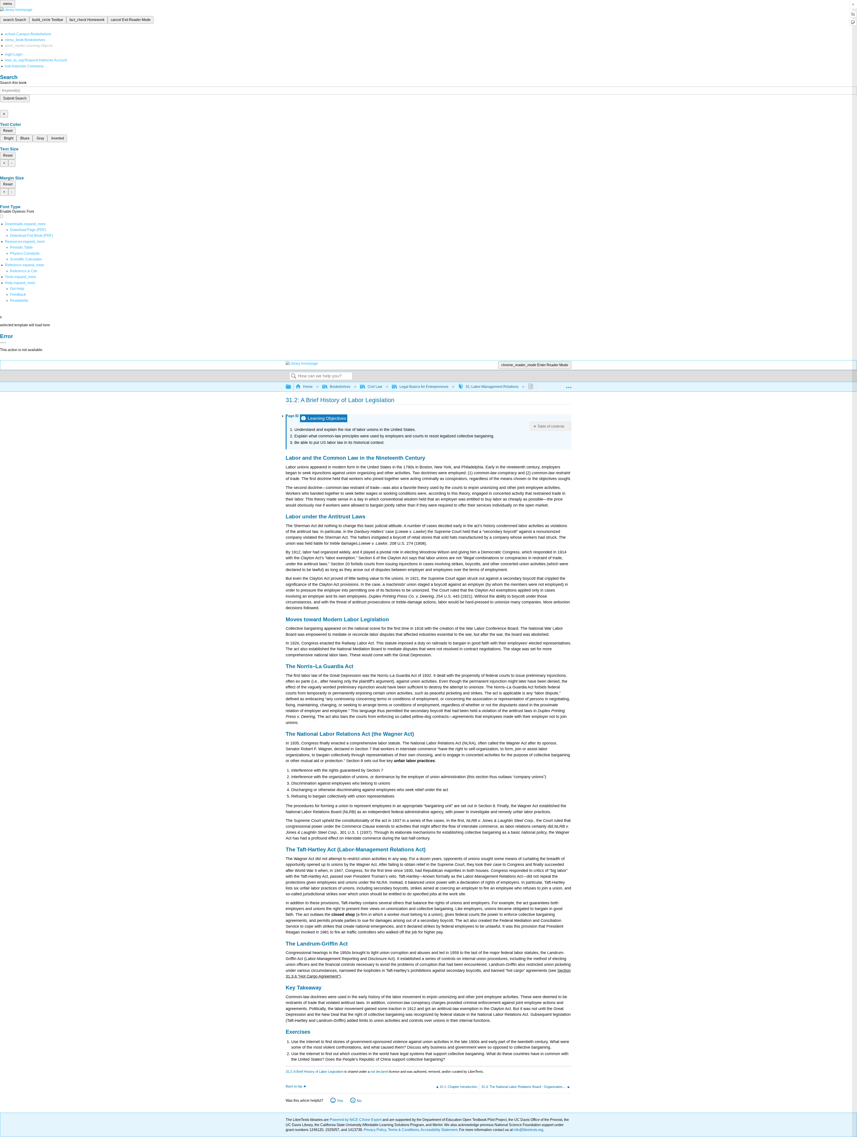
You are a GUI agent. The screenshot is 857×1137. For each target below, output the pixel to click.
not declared (379, 1071)
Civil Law (375, 387)
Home (308, 387)
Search (293, 376)
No (359, 1101)
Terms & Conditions (403, 1130)
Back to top (294, 1086)
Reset (7, 131)
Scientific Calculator (26, 259)
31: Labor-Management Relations (492, 387)
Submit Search (15, 98)
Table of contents (550, 426)
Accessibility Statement (438, 1130)
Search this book (13, 83)
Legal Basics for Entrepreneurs (424, 387)
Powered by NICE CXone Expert (356, 1120)
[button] (18, 294)
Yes (340, 1101)
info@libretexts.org (528, 1130)
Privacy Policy (375, 1130)
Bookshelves (340, 387)
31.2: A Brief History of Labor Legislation (314, 1071)
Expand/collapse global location (568, 385)
